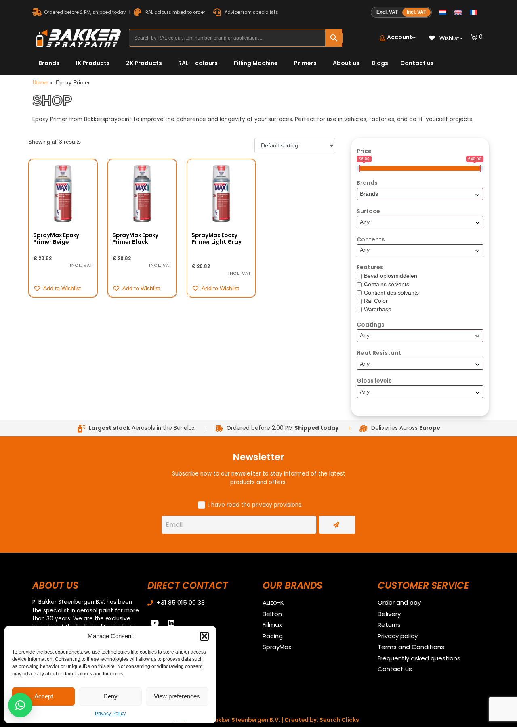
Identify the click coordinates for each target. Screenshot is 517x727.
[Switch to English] (458, 12)
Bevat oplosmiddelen (390, 276)
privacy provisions (276, 505)
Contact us (417, 63)
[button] (204, 636)
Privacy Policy (110, 714)
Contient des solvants (391, 293)
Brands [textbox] (369, 194)
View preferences (177, 696)
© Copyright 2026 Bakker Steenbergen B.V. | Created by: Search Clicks (258, 720)
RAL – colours (198, 63)
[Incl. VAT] (401, 12)
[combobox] (420, 194)
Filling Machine (256, 63)
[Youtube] (154, 623)
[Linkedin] (171, 623)
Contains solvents (386, 284)
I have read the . (255, 505)
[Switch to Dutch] (442, 12)
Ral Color (376, 301)
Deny (110, 696)
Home (40, 83)
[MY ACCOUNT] (398, 38)
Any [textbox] (365, 222)
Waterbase (377, 309)
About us (346, 63)
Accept (43, 696)
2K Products (144, 63)
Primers (305, 63)
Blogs (380, 63)
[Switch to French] (473, 12)
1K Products (93, 63)
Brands (48, 63)
